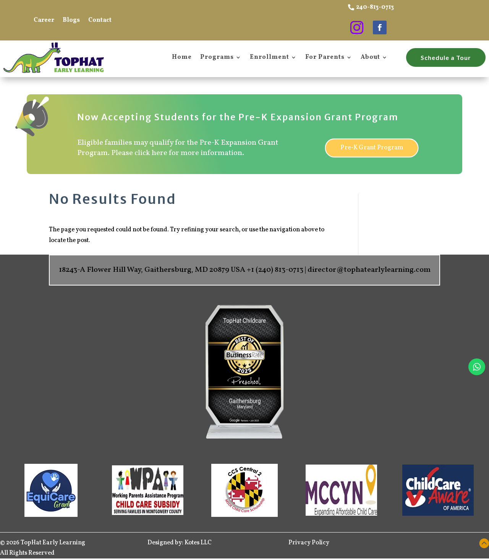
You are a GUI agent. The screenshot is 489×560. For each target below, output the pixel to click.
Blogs (71, 21)
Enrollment (269, 57)
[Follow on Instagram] (357, 27)
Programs (217, 57)
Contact (100, 21)
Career (44, 21)
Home (182, 57)
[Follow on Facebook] (380, 27)
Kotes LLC (199, 543)
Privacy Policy (308, 543)
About (370, 57)
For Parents (325, 57)
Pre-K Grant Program (371, 148)
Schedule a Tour (446, 57)
